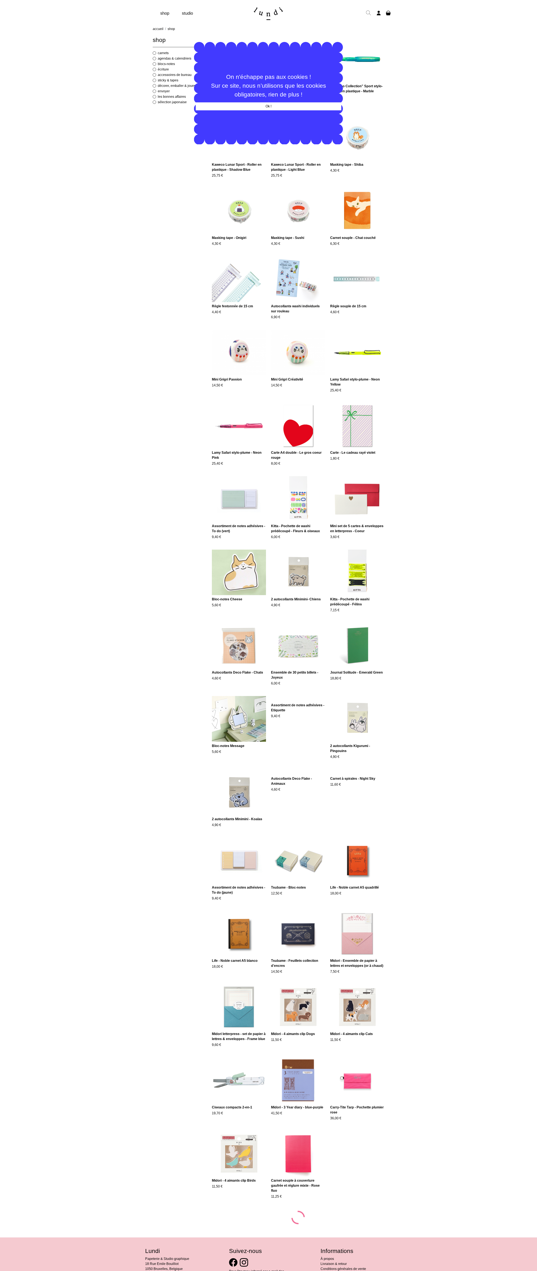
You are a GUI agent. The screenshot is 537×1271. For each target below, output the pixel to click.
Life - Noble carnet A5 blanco (235, 960)
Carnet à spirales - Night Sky (352, 778)
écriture (163, 69)
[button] (368, 15)
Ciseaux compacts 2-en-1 (232, 1107)
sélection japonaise (172, 102)
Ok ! (268, 106)
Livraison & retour (334, 1264)
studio (187, 13)
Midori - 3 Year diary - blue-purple (297, 1107)
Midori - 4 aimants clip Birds (234, 1180)
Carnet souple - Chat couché (353, 238)
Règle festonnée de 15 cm (232, 306)
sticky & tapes (168, 80)
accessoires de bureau (175, 75)
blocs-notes (166, 64)
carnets (163, 53)
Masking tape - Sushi (287, 238)
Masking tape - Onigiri (229, 238)
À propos (327, 1259)
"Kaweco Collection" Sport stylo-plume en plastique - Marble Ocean (356, 91)
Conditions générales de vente (343, 1269)
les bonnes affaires (172, 96)
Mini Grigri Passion (227, 379)
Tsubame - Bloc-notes (288, 887)
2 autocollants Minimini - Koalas (237, 819)
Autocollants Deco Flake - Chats (237, 672)
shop (164, 13)
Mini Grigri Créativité (287, 379)
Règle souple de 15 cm (348, 306)
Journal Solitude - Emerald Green (356, 672)
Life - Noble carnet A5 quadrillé (354, 887)
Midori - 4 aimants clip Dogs (293, 1034)
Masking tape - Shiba (346, 164)
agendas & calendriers (174, 58)
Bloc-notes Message (228, 746)
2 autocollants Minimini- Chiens (296, 599)
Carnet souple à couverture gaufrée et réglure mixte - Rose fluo (295, 1185)
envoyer (164, 91)
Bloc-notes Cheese (227, 599)
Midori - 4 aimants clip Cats (351, 1034)
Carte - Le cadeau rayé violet (352, 452)
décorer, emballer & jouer (176, 85)
